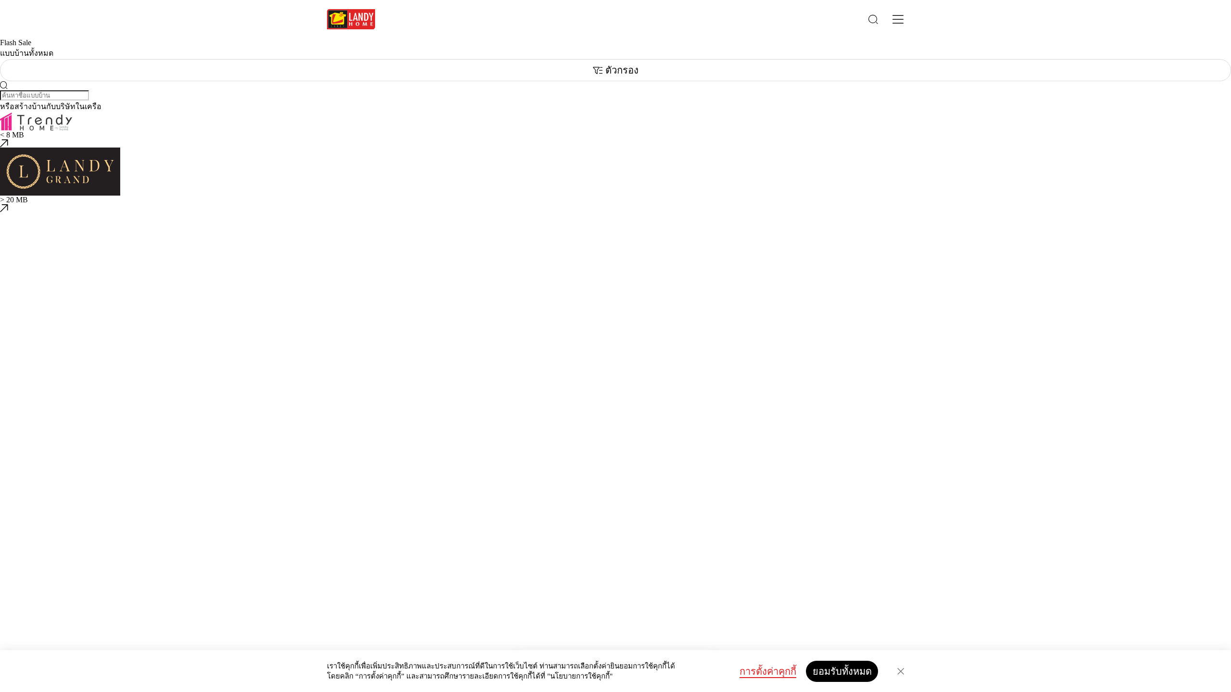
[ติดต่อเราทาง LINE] (4, 620)
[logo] (351, 19)
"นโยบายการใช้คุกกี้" (580, 676)
